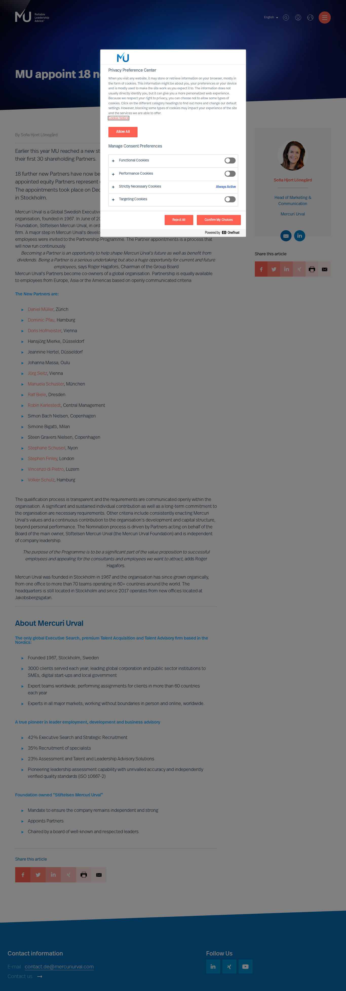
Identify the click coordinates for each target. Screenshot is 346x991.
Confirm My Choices (219, 220)
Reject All (178, 220)
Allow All (123, 132)
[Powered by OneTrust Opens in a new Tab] (224, 233)
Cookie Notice (118, 118)
